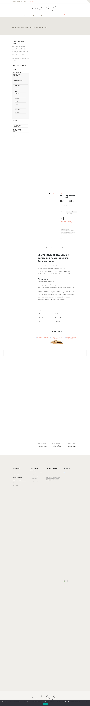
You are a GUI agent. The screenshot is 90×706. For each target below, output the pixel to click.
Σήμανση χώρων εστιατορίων (17, 126)
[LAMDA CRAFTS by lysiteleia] (45, 8)
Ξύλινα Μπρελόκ (17, 83)
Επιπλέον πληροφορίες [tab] (62, 247)
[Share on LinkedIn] (69, 238)
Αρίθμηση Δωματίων (18, 80)
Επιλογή (39, 446)
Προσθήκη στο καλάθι (66, 221)
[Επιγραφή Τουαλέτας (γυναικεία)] (2, 353)
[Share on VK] (71, 238)
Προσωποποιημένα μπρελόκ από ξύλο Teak (17, 130)
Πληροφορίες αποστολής (17, 477)
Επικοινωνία (56, 15)
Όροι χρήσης (15, 485)
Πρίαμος (37, 27)
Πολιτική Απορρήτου (17, 482)
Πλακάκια (17, 96)
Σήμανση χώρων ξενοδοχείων (28, 27)
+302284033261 (31, 1)
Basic (16, 91)
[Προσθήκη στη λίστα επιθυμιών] (45, 447)
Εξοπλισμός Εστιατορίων (30, 15)
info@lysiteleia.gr (35, 481)
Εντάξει (45, 703)
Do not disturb (17, 85)
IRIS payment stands (17, 72)
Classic (34, 27)
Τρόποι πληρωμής (16, 474)
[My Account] (61, 15)
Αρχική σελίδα (14, 27)
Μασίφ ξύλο (70, 233)
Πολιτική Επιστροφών (17, 480)
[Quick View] (43, 447)
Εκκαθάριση (69, 213)
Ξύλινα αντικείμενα (18, 77)
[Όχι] (88, 703)
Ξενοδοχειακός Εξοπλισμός (44, 15)
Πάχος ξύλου (62, 212)
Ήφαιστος (17, 93)
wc (61, 233)
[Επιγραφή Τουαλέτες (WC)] (88, 353)
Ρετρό (16, 101)
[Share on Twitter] (66, 238)
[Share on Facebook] (64, 238)
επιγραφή (64, 233)
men (74, 232)
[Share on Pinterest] (67, 238)
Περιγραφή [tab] (49, 247)
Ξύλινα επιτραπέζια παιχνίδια (17, 69)
